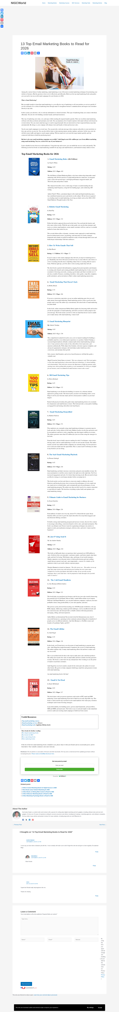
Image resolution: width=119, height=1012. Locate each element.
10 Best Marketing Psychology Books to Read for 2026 (37, 795)
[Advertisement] (59, 18)
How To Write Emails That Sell (61, 245)
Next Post (102, 824)
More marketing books (28, 739)
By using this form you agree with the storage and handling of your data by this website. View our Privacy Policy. (103, 958)
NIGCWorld (18, 3)
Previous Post (17, 824)
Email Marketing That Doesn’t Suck (63, 282)
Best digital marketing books (30, 733)
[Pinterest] (33, 820)
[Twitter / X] (26, 820)
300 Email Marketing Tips (59, 375)
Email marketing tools (28, 725)
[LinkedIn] (2, 16)
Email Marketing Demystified (61, 411)
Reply (96, 851)
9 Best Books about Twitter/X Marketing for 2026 (36, 789)
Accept (100, 1007)
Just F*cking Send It (58, 536)
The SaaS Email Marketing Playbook (63, 454)
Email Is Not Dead (58, 680)
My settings (90, 1007)
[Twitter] (2, 13)
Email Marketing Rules (58, 159)
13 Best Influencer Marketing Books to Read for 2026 (37, 793)
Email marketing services (29, 723)
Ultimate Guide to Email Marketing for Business (67, 497)
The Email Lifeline (57, 629)
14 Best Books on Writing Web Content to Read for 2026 (38, 791)
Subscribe (59, 769)
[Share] (2, 26)
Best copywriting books (29, 737)
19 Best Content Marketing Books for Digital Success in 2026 (39, 787)
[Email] (2, 23)
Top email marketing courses (31, 721)
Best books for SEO (27, 735)
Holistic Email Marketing (59, 206)
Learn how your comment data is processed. (45, 995)
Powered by (55, 776)
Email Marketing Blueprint (60, 321)
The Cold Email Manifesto (61, 580)
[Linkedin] (29, 820)
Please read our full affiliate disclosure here (43, 753)
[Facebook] (23, 820)
